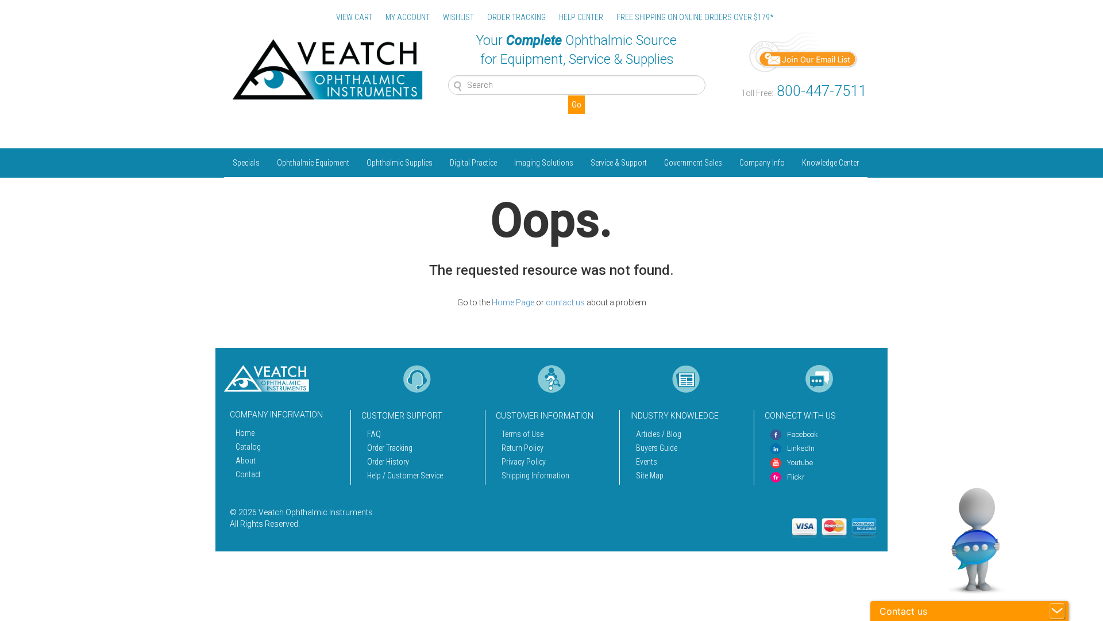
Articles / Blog (658, 434)
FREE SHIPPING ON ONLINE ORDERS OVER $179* (694, 17)
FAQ (374, 434)
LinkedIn (801, 448)
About (246, 460)
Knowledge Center (830, 162)
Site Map (650, 475)
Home (245, 433)
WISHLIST (458, 17)
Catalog (248, 446)
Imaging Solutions (543, 162)
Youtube (800, 462)
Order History (388, 461)
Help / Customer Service (405, 475)
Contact (248, 474)
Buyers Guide (656, 448)
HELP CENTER (581, 17)
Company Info (762, 162)
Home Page (513, 302)
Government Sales (693, 162)
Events (646, 461)
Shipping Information (535, 475)
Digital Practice (473, 162)
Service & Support (619, 162)
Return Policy (522, 448)
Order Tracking (389, 448)
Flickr (796, 477)
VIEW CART (354, 17)
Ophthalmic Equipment (313, 162)
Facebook (802, 434)
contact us (565, 302)
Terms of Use (522, 434)
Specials (246, 162)
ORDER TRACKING (516, 17)
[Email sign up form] (803, 51)
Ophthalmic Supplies (400, 162)
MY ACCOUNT (407, 17)
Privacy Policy (524, 461)
